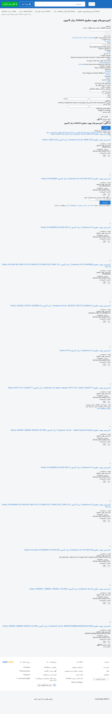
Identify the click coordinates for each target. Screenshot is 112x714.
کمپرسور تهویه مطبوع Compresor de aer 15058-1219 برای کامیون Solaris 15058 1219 (76, 140)
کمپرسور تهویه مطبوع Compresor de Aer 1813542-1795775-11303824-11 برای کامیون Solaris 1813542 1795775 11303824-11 (60, 306)
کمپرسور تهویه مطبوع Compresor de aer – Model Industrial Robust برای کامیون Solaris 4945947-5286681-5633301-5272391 (61, 430)
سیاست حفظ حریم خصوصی (73, 671)
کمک (107, 671)
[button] (109, 156)
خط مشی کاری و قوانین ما (84, 205)
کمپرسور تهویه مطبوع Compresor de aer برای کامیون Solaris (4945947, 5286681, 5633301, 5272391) (70, 589)
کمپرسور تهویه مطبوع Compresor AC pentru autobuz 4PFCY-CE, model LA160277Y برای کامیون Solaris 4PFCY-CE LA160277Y (59, 388)
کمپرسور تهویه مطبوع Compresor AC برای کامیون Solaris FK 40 (85, 350)
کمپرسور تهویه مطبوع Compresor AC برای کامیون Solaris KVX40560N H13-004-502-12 (76, 227)
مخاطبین (106, 675)
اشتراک (105, 202)
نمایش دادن (104, 116)
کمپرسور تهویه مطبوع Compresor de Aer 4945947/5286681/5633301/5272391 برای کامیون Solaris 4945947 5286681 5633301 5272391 (57, 626)
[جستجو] (83, 4)
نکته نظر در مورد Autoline (74, 678)
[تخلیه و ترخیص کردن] (107, 33)
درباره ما (106, 667)
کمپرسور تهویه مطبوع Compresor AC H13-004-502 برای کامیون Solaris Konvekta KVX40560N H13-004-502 (67, 550)
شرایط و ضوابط (77, 667)
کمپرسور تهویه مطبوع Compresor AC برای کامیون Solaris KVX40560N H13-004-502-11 (76, 467)
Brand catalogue (77, 682)
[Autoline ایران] (103, 4)
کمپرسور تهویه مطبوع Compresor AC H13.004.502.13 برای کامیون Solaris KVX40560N (76, 179)
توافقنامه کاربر (70, 205)
